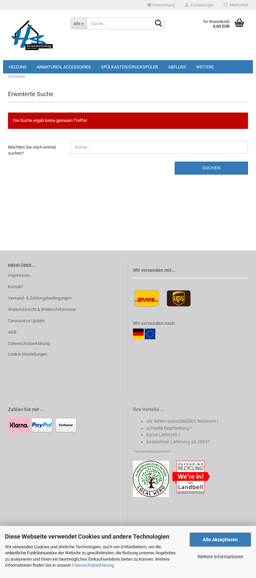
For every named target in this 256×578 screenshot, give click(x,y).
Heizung (18, 66)
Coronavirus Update (26, 320)
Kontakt (15, 286)
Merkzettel (238, 5)
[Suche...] (158, 24)
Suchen (211, 167)
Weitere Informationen (220, 556)
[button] (161, 5)
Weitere (205, 66)
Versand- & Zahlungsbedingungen (40, 298)
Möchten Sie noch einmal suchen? (32, 150)
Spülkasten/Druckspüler (129, 66)
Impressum (19, 275)
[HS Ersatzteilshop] (34, 35)
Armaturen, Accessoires (64, 66)
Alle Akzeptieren (220, 539)
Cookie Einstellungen (27, 354)
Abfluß (177, 66)
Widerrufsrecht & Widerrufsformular (42, 309)
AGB (12, 332)
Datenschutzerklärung (93, 565)
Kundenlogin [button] (201, 5)
